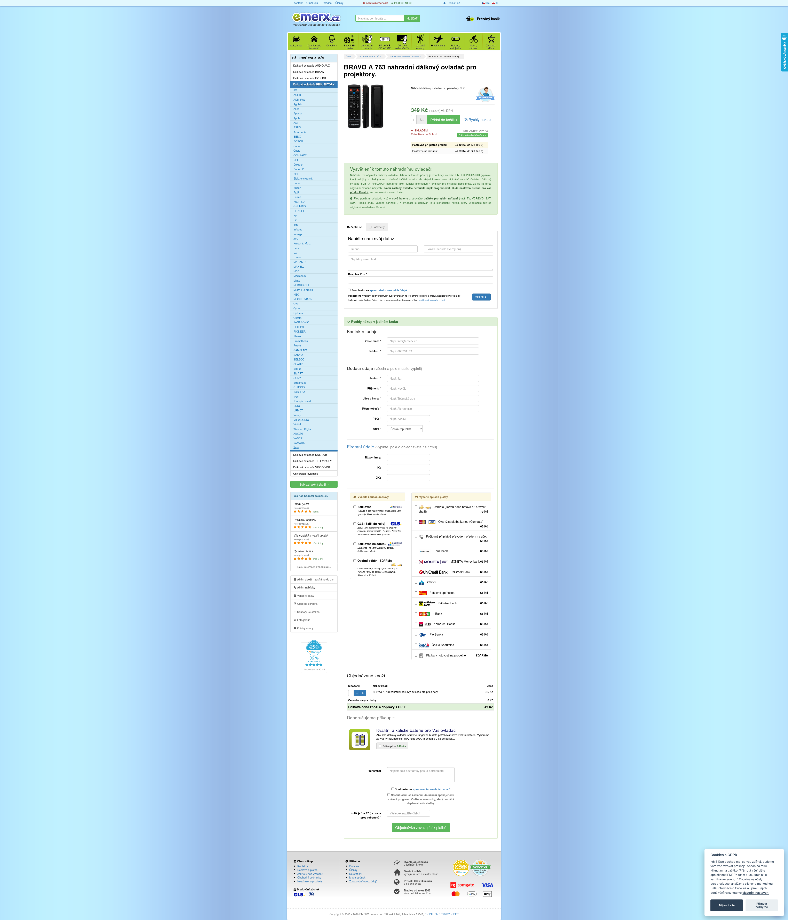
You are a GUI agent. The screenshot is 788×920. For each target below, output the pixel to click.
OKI (295, 303)
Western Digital (302, 429)
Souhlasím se (379, 290)
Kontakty (302, 866)
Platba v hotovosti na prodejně (456, 655)
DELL (296, 159)
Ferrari (297, 197)
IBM (295, 225)
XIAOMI (298, 433)
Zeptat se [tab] (356, 227)
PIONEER (299, 331)
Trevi (296, 396)
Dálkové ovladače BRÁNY (308, 72)
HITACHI (298, 211)
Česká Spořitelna (459, 645)
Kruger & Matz (302, 243)
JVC (295, 238)
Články (339, 3)
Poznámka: (374, 771)
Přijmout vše (727, 905)
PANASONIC (301, 322)
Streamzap (299, 382)
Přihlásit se (453, 3)
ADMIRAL (299, 99)
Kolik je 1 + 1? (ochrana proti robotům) (366, 815)
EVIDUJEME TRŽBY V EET (442, 914)
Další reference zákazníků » (314, 567)
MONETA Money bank (469, 561)
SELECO (298, 359)
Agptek (297, 104)
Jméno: (375, 378)
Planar (297, 336)
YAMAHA (299, 443)
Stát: (377, 429)
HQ (295, 220)
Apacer (297, 113)
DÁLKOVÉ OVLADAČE (369, 56)
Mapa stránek (357, 877)
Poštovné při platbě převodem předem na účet (456, 538)
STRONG (299, 387)
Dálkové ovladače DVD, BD (309, 78)
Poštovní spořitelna (458, 593)
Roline (297, 345)
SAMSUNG (300, 350)
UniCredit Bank (469, 572)
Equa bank (460, 551)
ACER (297, 95)
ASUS (297, 127)
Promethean (300, 341)
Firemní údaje (392, 446)
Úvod (348, 56)
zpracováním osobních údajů (388, 290)
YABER (297, 438)
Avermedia (299, 132)
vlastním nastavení (755, 892)
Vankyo (297, 415)
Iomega (297, 234)
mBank (460, 613)
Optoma (298, 313)
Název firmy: (373, 457)
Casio (296, 150)
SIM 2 (297, 368)
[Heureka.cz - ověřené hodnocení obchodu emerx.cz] (314, 656)
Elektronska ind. (303, 178)
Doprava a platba (307, 870)
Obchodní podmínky (309, 877)
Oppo (296, 308)
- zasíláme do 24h (315, 579)
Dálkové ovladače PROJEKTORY (405, 56)
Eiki (295, 173)
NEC (296, 294)
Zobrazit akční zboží (314, 484)
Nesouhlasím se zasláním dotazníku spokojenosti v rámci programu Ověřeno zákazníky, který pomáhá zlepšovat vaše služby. (421, 799)
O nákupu (312, 3)
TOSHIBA (299, 392)
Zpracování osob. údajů (363, 881)
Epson (297, 187)
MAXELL (298, 266)
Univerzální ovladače (305, 473)
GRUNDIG (299, 206)
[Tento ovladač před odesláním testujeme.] (485, 94)
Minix (296, 280)
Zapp (296, 447)
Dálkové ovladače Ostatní (473, 135)
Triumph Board (302, 401)
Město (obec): (371, 408)
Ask (295, 122)
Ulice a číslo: (372, 398)
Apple (296, 118)
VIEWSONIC (301, 419)
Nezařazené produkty (310, 881)
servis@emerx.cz (376, 3)
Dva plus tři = (357, 274)
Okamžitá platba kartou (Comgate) (463, 523)
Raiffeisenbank (462, 603)
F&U (296, 192)
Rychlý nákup (479, 119)
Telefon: (375, 351)
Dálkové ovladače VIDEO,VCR (311, 467)
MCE (296, 271)
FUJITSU (299, 201)
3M (295, 90)
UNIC (296, 406)
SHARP (298, 364)
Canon (297, 146)
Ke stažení (355, 874)
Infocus (297, 229)
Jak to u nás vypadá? (310, 874)
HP (295, 215)
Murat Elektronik (303, 289)
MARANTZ (299, 262)
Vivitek (297, 424)
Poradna (327, 3)
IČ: (379, 467)
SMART (298, 373)
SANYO (298, 354)
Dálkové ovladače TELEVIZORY (312, 461)
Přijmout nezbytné (762, 905)
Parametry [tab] (378, 227)
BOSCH (298, 141)
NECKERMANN (302, 299)
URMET (298, 410)
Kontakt (298, 3)
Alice (296, 109)
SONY (297, 378)
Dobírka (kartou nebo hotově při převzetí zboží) (453, 509)
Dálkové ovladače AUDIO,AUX (311, 65)
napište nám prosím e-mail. (432, 300)
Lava (296, 248)
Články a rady (305, 628)
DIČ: (378, 477)
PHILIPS (298, 327)
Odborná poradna (306, 604)
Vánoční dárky (305, 596)
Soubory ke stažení (308, 612)
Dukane (297, 164)
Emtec (297, 183)
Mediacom (299, 275)
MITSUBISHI (301, 285)
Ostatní (297, 317)
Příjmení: (374, 388)
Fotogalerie (303, 620)
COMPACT (300, 155)
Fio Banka (458, 634)
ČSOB (457, 582)
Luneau (297, 257)
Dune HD (298, 169)
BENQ (297, 136)
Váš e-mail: (373, 341)
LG (295, 252)
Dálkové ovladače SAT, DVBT (311, 454)
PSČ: (377, 418)
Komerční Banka (460, 624)
